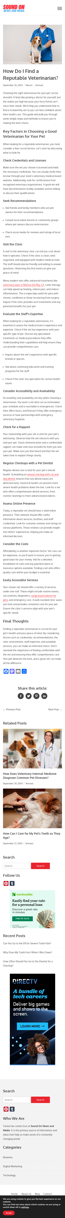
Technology (9, 1175)
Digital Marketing (12, 1166)
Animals (39, 85)
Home (14, 1193)
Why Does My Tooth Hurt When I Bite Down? (27, 952)
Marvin (29, 85)
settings (25, 1207)
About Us (26, 1193)
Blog (37, 1193)
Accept (9, 1213)
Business (7, 1157)
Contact (47, 1193)
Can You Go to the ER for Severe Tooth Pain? (27, 943)
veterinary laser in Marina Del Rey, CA (23, 284)
